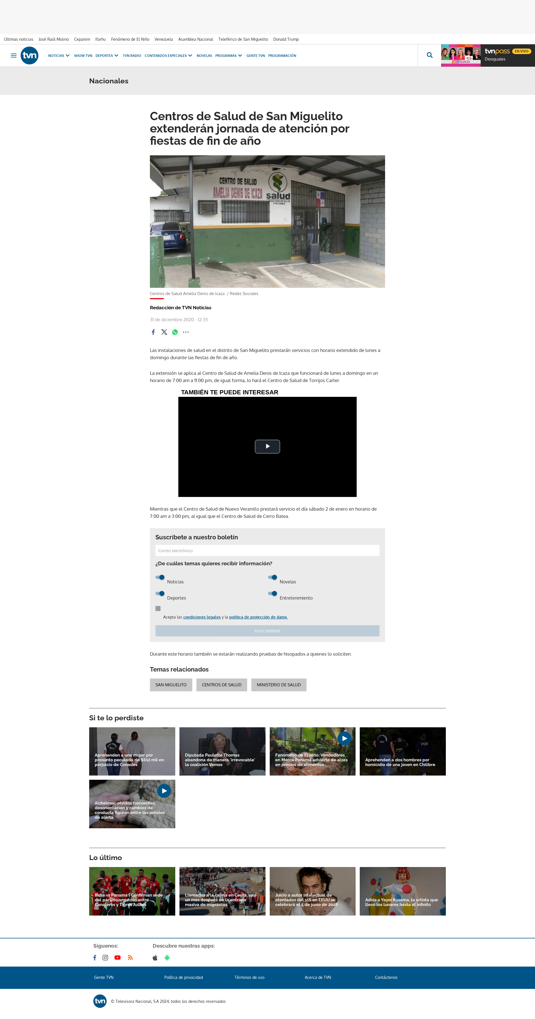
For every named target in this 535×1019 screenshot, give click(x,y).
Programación (282, 56)
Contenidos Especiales (166, 56)
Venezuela (164, 39)
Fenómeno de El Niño (130, 39)
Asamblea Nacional (195, 39)
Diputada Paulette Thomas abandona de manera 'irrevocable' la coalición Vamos (220, 760)
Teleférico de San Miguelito (243, 39)
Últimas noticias (18, 39)
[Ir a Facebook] (95, 957)
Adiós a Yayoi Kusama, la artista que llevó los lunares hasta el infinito (401, 902)
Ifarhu (100, 39)
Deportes (104, 56)
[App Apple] (156, 957)
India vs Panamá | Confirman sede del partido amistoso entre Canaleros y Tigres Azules (129, 900)
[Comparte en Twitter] (164, 332)
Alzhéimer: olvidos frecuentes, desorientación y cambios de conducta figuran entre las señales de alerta (130, 810)
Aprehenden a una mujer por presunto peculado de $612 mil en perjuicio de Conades (129, 760)
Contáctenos (386, 977)
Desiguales (495, 59)
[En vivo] (489, 49)
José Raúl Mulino (54, 39)
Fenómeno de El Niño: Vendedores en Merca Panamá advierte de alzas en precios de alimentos (311, 760)
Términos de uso (249, 977)
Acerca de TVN (318, 977)
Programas (226, 56)
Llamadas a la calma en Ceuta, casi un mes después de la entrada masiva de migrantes (220, 900)
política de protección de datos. (258, 617)
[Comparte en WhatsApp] (175, 332)
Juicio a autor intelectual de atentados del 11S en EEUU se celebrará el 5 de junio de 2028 (306, 900)
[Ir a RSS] (131, 957)
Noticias (56, 56)
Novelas (204, 56)
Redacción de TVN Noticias (180, 307)
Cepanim (82, 39)
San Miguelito (171, 684)
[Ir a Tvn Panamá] (29, 55)
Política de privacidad (183, 977)
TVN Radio (132, 56)
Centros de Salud (222, 684)
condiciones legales (202, 617)
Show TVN (83, 56)
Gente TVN (256, 56)
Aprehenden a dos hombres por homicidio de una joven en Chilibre (400, 762)
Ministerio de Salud (279, 684)
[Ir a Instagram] (106, 957)
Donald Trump (286, 39)
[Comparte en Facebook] (153, 332)
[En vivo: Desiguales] (461, 55)
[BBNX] (100, 1001)
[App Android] (168, 957)
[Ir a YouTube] (119, 957)
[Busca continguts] (429, 55)
